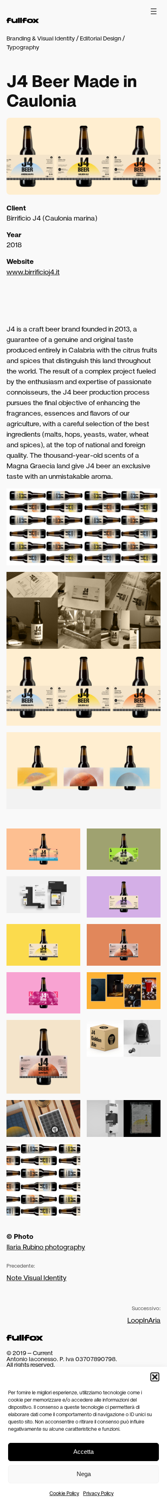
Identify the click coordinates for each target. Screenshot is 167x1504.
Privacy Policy (98, 1493)
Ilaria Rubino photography (45, 1247)
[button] (155, 1377)
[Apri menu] (153, 11)
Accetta (83, 1451)
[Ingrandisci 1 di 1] (150, 1030)
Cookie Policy (64, 1493)
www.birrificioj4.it (33, 272)
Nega (84, 1473)
